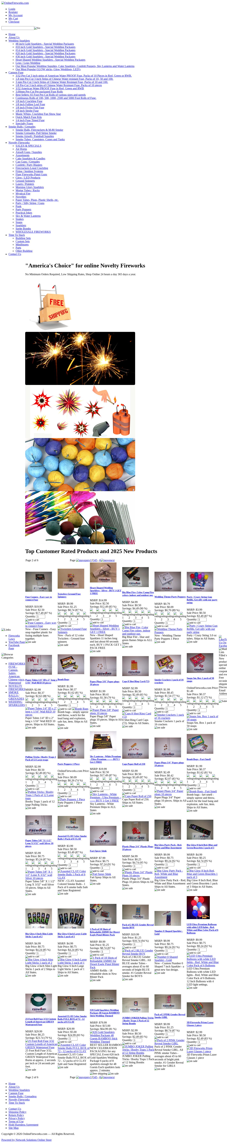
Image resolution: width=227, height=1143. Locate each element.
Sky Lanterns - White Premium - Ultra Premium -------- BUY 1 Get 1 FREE (105, 759)
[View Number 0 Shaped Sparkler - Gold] (170, 960)
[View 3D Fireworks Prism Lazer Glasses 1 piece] (203, 1051)
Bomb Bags (63, 679)
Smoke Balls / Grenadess (23, 1096)
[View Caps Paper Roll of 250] (136, 796)
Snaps (19, 222)
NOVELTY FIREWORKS (17, 687)
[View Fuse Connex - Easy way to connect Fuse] (41, 625)
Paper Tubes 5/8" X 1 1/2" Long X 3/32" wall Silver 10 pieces (39, 843)
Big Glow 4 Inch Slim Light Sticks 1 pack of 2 (39, 935)
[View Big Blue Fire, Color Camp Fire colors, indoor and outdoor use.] (138, 633)
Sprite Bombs (23, 228)
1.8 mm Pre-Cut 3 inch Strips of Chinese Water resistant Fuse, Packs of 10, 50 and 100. (64, 78)
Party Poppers (23, 209)
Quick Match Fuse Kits (29, 117)
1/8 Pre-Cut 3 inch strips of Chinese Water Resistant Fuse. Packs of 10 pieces (59, 85)
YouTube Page (17, 642)
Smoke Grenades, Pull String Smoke (36, 133)
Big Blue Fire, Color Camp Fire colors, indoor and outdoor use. (138, 593)
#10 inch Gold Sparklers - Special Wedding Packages (45, 46)
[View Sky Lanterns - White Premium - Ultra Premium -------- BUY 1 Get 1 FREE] (106, 800)
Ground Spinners (25, 180)
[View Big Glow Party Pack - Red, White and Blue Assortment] (170, 877)
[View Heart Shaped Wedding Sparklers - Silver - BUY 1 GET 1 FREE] (106, 631)
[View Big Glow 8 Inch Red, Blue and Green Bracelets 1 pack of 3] (203, 877)
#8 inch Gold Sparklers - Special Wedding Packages (45, 43)
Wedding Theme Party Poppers (170, 596)
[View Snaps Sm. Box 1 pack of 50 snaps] (203, 719)
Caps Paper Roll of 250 (133, 764)
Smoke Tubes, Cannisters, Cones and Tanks (40, 139)
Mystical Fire (23, 193)
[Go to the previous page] (83, 560)
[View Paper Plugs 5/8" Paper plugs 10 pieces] (106, 713)
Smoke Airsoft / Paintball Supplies (35, 136)
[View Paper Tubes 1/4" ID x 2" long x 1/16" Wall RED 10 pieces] (41, 714)
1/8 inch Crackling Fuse (29, 101)
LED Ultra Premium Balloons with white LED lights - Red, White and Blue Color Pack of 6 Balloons (202, 928)
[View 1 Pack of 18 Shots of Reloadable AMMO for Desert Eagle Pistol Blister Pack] (106, 967)
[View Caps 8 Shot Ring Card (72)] (138, 716)
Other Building (24, 250)
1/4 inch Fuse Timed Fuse (30, 120)
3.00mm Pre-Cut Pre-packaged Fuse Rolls (39, 91)
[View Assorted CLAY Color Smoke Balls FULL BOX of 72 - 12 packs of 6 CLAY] (74, 1051)
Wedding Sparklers (19, 40)
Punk (18, 206)
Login (12, 8)
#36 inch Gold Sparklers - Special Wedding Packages (45, 56)
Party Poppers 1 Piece (69, 764)
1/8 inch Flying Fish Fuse (30, 107)
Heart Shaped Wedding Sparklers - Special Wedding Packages (50, 59)
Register (13, 12)
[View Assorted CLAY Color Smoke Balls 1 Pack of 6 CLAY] (74, 877)
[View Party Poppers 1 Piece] (71, 799)
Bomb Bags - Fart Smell (199, 759)
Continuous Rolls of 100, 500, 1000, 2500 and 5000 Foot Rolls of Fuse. (56, 97)
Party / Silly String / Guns (30, 203)
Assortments (22, 155)
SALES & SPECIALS (28, 145)
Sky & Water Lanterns (28, 215)
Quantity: (30, 616)
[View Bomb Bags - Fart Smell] (202, 791)
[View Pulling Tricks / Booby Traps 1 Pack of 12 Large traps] (41, 798)
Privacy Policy (17, 1118)
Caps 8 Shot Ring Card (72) (135, 681)
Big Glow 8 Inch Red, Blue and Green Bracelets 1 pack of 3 (202, 846)
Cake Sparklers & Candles (30, 158)
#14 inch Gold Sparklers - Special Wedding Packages (45, 50)
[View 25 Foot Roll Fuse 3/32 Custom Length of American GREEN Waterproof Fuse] (41, 1047)
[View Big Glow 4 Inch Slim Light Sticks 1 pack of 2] (41, 962)
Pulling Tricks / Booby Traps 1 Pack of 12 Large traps (40, 758)
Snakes (20, 219)
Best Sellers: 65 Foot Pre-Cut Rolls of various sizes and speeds (51, 94)
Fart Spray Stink (98, 851)
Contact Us (15, 254)
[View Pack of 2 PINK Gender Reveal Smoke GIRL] (170, 1043)
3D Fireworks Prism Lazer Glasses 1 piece (200, 1024)
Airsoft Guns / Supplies (29, 152)
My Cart (13, 18)
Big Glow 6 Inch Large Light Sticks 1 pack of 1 (72, 935)
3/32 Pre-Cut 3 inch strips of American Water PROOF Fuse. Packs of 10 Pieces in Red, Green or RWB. (74, 75)
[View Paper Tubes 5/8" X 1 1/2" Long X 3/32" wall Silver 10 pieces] (41, 878)
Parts (18, 247)
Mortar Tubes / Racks (28, 190)
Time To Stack (17, 234)
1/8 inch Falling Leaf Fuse (30, 104)
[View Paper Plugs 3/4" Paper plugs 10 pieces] (170, 794)
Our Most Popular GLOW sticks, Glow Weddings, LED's (48, 69)
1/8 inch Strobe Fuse (27, 110)
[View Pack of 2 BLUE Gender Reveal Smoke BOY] (138, 953)
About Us (14, 37)
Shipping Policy (17, 1111)
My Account (16, 15)
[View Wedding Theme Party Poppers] (170, 632)
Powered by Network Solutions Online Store (26, 1139)
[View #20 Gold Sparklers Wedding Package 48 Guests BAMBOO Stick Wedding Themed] (106, 1041)
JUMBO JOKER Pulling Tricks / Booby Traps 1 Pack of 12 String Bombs (138, 1020)
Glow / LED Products (28, 177)
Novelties (21, 196)
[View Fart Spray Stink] (100, 874)
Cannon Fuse (16, 72)
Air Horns (21, 148)
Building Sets (23, 238)
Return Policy (16, 1115)
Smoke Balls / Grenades (22, 126)
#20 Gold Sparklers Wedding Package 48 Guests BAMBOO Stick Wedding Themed (105, 1013)
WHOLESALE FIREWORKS (33, 231)
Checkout (14, 21)
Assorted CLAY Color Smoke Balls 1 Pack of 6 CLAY (72, 837)
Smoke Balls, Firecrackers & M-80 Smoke (39, 129)
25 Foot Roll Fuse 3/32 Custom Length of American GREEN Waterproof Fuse (40, 1022)
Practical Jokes (24, 212)
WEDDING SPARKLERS (17, 703)
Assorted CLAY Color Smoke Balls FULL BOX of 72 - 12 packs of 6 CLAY (72, 1019)
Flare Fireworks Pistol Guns (31, 174)
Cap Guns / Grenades (28, 161)
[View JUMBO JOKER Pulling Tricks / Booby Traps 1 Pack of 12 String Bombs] (138, 1052)
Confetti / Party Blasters (29, 164)
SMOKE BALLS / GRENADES (16, 695)
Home (12, 34)
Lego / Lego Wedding (28, 62)
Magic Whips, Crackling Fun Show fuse (38, 113)
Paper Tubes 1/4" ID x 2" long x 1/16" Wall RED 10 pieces (41, 681)
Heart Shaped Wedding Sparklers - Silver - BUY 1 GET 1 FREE (105, 590)
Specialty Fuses (24, 123)
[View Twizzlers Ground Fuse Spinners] (74, 632)
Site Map (14, 1127)
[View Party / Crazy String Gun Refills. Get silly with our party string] (203, 632)
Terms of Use (16, 1121)
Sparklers (21, 225)
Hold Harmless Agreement (23, 1124)
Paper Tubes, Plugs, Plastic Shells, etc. (37, 199)
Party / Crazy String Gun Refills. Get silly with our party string (202, 600)
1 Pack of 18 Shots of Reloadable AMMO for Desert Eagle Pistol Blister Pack (105, 932)
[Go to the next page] (108, 560)
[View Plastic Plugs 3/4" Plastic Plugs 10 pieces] (138, 875)
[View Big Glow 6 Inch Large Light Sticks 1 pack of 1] (74, 962)
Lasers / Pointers (25, 183)
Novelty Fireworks (19, 142)
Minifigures (22, 244)
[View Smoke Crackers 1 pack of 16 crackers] (170, 717)
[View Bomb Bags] (80, 708)
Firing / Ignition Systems (29, 171)
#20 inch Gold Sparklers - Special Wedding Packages (45, 53)
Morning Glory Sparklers (30, 187)
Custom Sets (23, 241)
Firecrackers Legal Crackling (32, 168)
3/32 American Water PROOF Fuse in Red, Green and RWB (50, 88)
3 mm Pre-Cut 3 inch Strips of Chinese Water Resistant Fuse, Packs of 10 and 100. (62, 82)
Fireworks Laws (14, 637)
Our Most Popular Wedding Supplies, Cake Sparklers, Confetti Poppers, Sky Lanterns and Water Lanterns (75, 66)
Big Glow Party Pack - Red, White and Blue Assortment (168, 846)
